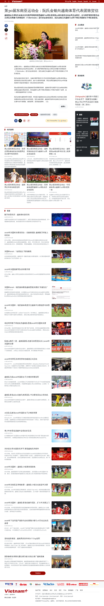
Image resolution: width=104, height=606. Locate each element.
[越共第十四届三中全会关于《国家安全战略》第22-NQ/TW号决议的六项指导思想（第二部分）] (87, 86)
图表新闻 (81, 76)
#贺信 (55, 114)
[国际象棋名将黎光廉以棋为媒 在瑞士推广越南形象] (61, 561)
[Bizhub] (38, 584)
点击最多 (81, 25)
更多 (8, 211)
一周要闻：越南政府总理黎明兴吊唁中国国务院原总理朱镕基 (82, 120)
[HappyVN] (94, 584)
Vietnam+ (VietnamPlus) (17, 1)
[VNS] (48, 584)
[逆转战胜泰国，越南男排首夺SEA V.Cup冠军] (61, 543)
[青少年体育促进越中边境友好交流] (61, 435)
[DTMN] (71, 584)
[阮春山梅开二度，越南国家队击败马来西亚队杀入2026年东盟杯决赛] (61, 346)
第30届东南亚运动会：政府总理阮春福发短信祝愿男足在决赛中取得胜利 (14, 151)
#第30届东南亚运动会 (21, 114)
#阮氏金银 (34, 114)
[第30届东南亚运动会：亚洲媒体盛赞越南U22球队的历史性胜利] (38, 175)
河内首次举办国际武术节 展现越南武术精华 (21, 449)
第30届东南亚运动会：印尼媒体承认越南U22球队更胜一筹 (59, 187)
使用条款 (45, 590)
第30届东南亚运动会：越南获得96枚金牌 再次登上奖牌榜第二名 (59, 151)
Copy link (6, 38)
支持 (55, 590)
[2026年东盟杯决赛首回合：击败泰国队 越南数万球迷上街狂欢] (61, 237)
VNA (64, 590)
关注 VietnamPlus (52, 120)
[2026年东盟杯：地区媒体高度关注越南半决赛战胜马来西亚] (61, 310)
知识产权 (38, 590)
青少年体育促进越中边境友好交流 (17, 431)
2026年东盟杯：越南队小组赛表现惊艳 (19, 467)
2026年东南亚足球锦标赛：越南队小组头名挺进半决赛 (26, 485)
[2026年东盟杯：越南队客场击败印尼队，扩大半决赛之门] (61, 507)
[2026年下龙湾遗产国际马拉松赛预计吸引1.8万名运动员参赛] (61, 525)
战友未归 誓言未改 (81, 147)
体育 (5, 6)
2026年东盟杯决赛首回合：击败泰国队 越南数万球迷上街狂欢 (26, 234)
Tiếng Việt (68, 1)
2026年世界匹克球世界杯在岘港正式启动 (20, 359)
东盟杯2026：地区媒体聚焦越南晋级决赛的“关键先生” (26, 287)
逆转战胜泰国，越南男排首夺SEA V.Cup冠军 (22, 539)
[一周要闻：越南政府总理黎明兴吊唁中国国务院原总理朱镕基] (94, 122)
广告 (76, 590)
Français (80, 1)
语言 (60, 590)
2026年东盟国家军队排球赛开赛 (17, 269)
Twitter (6, 30)
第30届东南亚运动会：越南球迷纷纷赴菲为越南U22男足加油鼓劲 (37, 151)
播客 (80, 115)
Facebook (6, 25)
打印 (6, 34)
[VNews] (16, 584)
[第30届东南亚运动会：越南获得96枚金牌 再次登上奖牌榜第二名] (60, 139)
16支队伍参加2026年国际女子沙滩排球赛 (20, 413)
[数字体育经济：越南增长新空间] (61, 219)
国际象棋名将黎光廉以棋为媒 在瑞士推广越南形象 (24, 556)
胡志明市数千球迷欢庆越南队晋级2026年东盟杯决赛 (25, 323)
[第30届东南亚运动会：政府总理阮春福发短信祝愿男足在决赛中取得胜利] (15, 139)
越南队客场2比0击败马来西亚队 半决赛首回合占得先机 (26, 395)
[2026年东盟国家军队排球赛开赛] (61, 274)
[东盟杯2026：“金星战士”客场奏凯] (61, 256)
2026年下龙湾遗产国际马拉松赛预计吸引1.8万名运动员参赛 (26, 522)
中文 (90, 1)
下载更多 (38, 573)
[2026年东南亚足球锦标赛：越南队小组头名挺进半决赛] (61, 489)
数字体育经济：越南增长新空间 (16, 215)
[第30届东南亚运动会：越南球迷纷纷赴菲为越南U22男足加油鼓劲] (38, 139)
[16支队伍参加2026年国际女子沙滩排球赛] (61, 417)
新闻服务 (70, 590)
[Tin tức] (23, 584)
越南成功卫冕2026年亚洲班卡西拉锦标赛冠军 (87, 66)
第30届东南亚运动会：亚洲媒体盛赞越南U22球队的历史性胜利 (37, 187)
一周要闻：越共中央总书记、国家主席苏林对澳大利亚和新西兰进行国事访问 (82, 134)
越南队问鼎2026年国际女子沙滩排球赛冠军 (21, 377)
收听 (81, 125)
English (74, 1)
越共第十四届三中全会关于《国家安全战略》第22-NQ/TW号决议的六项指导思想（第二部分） (87, 101)
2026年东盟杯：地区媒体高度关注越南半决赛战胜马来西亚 (27, 306)
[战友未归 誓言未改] (94, 150)
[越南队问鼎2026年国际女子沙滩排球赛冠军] (61, 382)
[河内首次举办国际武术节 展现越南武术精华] (61, 453)
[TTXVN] (9, 584)
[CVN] (60, 584)
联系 (81, 590)
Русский (94, 1)
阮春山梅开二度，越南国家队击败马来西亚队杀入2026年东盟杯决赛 (27, 342)
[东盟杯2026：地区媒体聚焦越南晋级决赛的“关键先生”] (61, 292)
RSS (51, 590)
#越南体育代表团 (45, 114)
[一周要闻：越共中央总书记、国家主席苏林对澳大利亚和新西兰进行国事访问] (94, 135)
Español (86, 1)
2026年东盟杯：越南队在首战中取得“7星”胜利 (87, 29)
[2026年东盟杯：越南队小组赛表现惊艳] (61, 471)
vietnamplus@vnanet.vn (49, 598)
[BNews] (31, 584)
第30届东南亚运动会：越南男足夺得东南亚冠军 (14, 186)
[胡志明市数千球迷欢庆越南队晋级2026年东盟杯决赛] (61, 328)
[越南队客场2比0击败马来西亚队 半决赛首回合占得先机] (61, 400)
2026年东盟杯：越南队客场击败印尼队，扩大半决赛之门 (27, 503)
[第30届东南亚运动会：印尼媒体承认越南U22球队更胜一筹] (60, 175)
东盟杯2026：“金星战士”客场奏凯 (17, 251)
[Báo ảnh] (83, 584)
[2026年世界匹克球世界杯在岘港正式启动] (61, 364)
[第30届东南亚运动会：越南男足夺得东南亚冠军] (15, 175)
